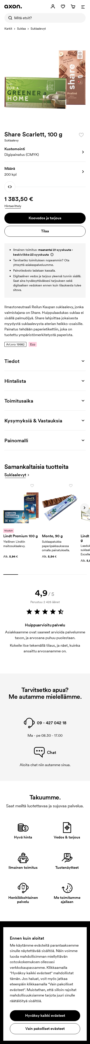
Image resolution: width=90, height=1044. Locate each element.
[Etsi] (9, 18)
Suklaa (21, 29)
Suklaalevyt (38, 29)
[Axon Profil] (13, 7)
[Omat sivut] (52, 6)
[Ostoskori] (73, 6)
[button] (45, 152)
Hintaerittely (12, 206)
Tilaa (45, 231)
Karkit (8, 29)
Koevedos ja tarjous (45, 218)
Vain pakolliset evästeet (45, 1028)
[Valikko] (83, 6)
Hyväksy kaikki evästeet (45, 1015)
